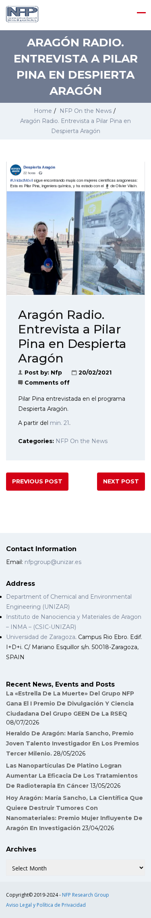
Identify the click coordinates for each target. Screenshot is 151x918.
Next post (121, 481)
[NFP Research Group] (22, 14)
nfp (56, 372)
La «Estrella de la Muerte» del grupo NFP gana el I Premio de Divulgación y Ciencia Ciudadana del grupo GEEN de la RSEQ (70, 703)
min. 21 (59, 423)
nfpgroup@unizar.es (53, 562)
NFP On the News (86, 110)
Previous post (37, 481)
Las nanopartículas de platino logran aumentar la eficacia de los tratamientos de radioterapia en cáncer (72, 775)
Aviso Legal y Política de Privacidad (46, 904)
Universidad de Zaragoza (40, 637)
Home (43, 110)
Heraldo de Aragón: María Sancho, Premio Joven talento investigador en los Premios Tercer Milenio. (72, 743)
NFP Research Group (85, 894)
